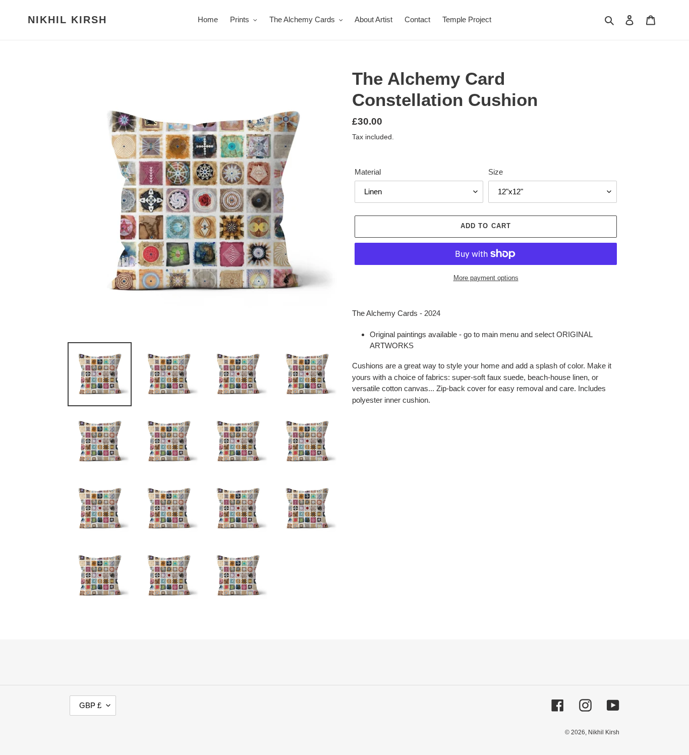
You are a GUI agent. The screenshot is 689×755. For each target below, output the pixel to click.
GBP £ (90, 705)
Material (368, 172)
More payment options (486, 278)
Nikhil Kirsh (67, 19)
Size (495, 172)
